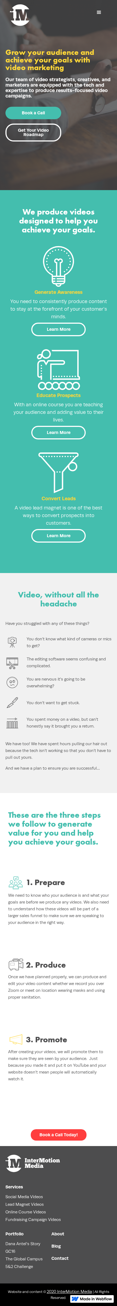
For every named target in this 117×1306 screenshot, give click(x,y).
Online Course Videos (25, 1212)
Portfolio (14, 1233)
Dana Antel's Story (22, 1243)
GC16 (10, 1251)
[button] (99, 12)
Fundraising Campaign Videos (33, 1219)
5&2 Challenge (19, 1266)
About (57, 1233)
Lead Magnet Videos (24, 1204)
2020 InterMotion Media (69, 1291)
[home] (19, 15)
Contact (60, 1258)
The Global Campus (24, 1259)
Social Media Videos (24, 1196)
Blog (56, 1246)
